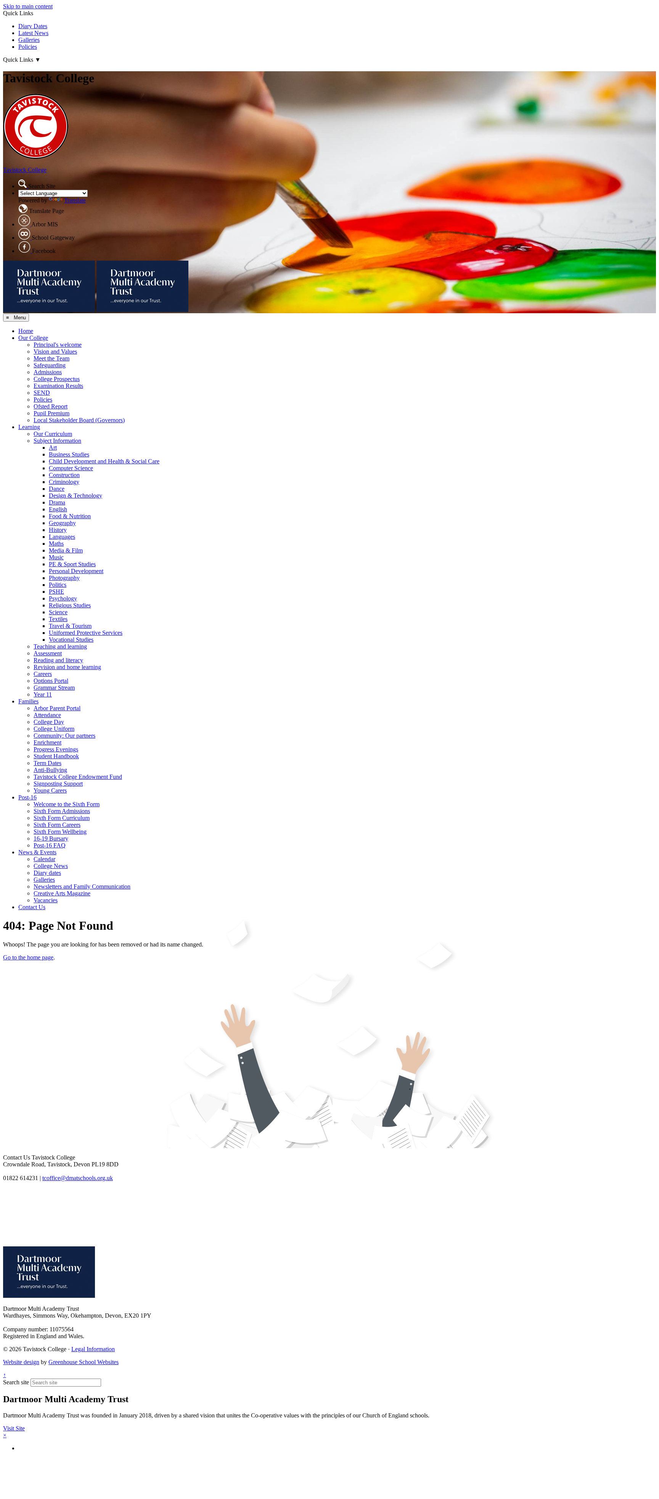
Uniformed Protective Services (85, 632)
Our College (33, 338)
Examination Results (58, 386)
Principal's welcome (58, 344)
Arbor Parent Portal (57, 708)
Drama (57, 502)
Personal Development (76, 571)
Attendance (47, 715)
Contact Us (31, 907)
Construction (64, 475)
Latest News (33, 33)
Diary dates (47, 873)
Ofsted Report (51, 406)
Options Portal (51, 680)
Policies (27, 46)
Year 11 (43, 694)
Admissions (48, 372)
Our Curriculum (53, 434)
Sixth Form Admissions (62, 811)
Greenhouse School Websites (83, 1362)
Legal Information (93, 1349)
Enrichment (47, 742)
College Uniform (54, 728)
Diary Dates (32, 26)
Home (25, 331)
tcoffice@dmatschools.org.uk (77, 1178)
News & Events (37, 852)
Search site (16, 1382)
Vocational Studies (71, 639)
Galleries (29, 40)
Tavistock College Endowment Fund (78, 777)
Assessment (48, 653)
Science (58, 612)
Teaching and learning (60, 646)
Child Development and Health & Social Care (104, 461)
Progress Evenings (56, 749)
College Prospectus (57, 379)
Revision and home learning (67, 667)
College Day (49, 722)
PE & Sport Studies (72, 564)
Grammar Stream (54, 687)
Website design (21, 1362)
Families (28, 701)
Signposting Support (58, 783)
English (58, 509)
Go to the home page (28, 957)
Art (53, 447)
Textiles (58, 619)
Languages (62, 536)
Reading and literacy (58, 660)
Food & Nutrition (70, 516)
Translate (75, 200)
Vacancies (46, 900)
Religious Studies (70, 605)
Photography (64, 578)
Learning (29, 427)
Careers (43, 674)
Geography (62, 523)
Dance (56, 488)
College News (51, 866)
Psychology (63, 598)
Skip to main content (28, 6)
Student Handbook (56, 756)
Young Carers (50, 790)
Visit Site (14, 1428)
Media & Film (66, 550)
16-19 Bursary (51, 838)
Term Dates (47, 763)
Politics (57, 584)
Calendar (44, 859)
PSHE (56, 591)
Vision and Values (55, 351)
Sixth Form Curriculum (62, 818)
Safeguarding (50, 365)
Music (56, 557)
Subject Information (57, 440)
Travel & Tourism (70, 626)
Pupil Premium (51, 413)
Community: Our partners (64, 735)
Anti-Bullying (50, 770)
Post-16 (27, 797)
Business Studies (69, 454)
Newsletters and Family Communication (82, 886)
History (58, 530)
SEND (42, 392)
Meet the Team (51, 358)
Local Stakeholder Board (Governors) (79, 420)
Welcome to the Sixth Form (67, 804)
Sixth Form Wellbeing (60, 831)
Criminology (64, 482)
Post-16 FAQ (50, 845)
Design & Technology (75, 495)
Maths (56, 543)
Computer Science (71, 468)
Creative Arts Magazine (62, 893)
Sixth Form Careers (57, 825)
